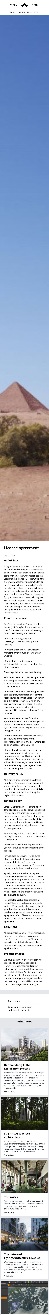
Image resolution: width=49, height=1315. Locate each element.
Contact (21, 12)
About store (33, 12)
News (12, 12)
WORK (13, 5)
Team (35, 5)
